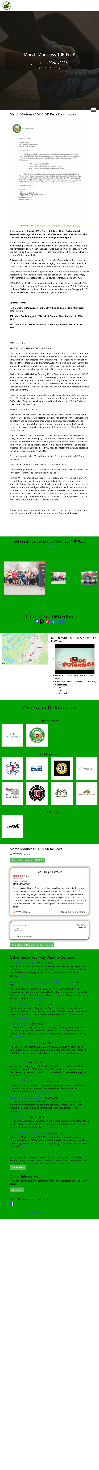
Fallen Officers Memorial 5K (29, 1133)
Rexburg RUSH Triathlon (26, 1081)
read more (23, 975)
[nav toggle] (93, 109)
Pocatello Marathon (23, 1004)
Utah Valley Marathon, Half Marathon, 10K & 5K (43, 982)
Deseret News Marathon (26, 1098)
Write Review (17, 1167)
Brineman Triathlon (23, 962)
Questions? (16, 1190)
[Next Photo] (51, 547)
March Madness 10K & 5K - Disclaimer (28, 1213)
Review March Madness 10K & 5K (27, 860)
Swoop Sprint (19, 1062)
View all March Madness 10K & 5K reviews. (32, 945)
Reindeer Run (19, 1023)
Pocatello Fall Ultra (23, 1043)
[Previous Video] (48, 547)
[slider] (18, 854)
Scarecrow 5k (19, 1117)
